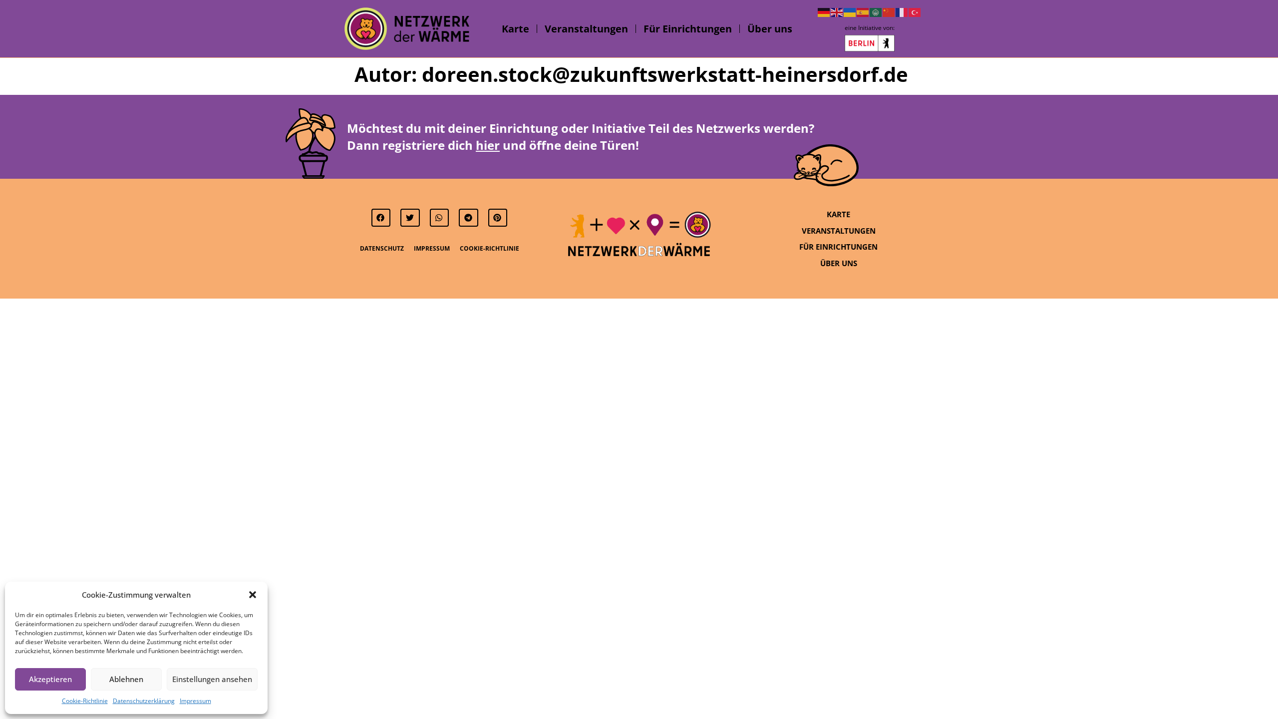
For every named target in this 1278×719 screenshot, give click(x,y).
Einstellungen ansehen (212, 679)
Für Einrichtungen (687, 28)
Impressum (195, 701)
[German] (824, 11)
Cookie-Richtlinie (85, 701)
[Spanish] (863, 11)
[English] (837, 11)
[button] (253, 595)
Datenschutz (382, 248)
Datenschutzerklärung (144, 701)
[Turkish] (915, 11)
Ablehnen (126, 679)
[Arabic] (876, 11)
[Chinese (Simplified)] (889, 11)
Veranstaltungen (586, 28)
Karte (515, 28)
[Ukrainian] (850, 11)
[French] (902, 11)
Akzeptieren (50, 679)
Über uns (769, 28)
